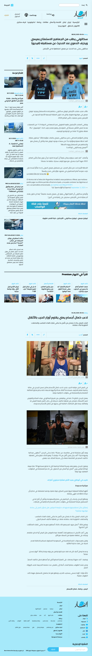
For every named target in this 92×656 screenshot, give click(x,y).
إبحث (83, 5)
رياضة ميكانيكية (36, 621)
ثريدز (83, 634)
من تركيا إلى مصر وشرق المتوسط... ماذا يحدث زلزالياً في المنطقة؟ (14, 189)
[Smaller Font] (85, 107)
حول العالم (18, 627)
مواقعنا (49, 14)
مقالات (45, 22)
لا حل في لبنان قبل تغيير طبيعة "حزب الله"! (29, 289)
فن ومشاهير (50, 627)
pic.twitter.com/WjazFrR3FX (61, 184)
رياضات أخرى (11, 621)
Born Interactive (8, 650)
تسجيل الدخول (17, 15)
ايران (69, 22)
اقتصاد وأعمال (55, 22)
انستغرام (82, 628)
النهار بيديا (62, 25)
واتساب (83, 637)
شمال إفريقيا (18, 93)
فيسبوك (83, 621)
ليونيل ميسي (83, 218)
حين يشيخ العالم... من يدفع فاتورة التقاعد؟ (46, 289)
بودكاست (32, 15)
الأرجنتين (60, 218)
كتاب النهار (19, 138)
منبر (40, 615)
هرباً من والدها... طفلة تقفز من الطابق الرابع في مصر (13, 101)
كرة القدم (52, 218)
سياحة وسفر (26, 627)
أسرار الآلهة (38, 609)
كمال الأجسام (72, 588)
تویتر (84, 618)
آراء (45, 615)
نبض (84, 631)
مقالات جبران (33, 615)
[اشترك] (57, 205)
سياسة (51, 609)
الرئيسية (76, 22)
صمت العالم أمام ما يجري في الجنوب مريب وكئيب (81, 289)
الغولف (19, 621)
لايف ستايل (21, 22)
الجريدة (7, 5)
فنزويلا (44, 218)
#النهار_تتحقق (74, 25)
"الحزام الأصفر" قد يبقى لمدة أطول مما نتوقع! (64, 289)
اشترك (6, 15)
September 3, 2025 (78, 187)
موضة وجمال (40, 627)
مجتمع (45, 609)
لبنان (64, 22)
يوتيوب (83, 624)
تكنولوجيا (31, 22)
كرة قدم (60, 621)
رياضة (39, 22)
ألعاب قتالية (26, 621)
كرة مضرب (45, 621)
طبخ (33, 627)
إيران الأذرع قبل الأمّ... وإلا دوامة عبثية (13, 289)
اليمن (86, 588)
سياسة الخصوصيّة (56, 637)
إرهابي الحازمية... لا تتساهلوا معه (16, 144)
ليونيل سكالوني (71, 218)
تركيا (21, 183)
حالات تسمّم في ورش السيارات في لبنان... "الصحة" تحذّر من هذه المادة (15, 242)
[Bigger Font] (80, 107)
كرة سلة (53, 621)
